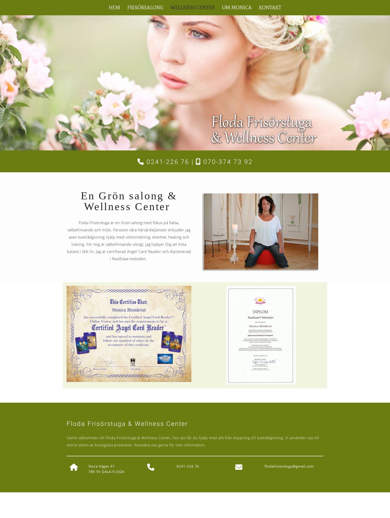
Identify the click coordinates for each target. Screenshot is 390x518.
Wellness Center (193, 8)
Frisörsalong (145, 8)
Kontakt (270, 8)
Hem (114, 8)
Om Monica (237, 8)
